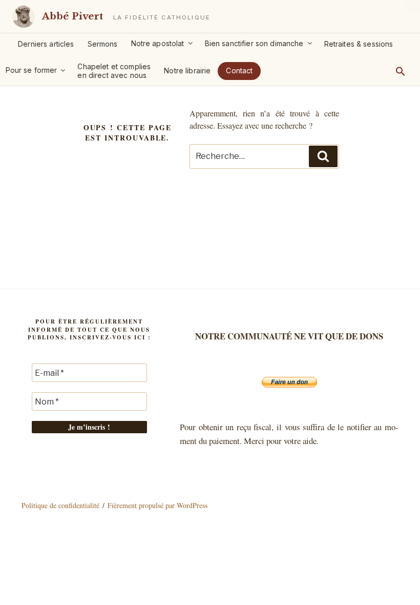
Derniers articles (46, 43)
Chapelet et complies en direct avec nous (114, 70)
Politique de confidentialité (60, 505)
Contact (239, 70)
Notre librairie (187, 70)
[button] (400, 71)
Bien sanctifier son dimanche (254, 43)
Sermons (103, 43)
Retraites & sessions (358, 43)
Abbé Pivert (72, 16)
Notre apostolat (157, 43)
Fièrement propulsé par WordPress (157, 505)
